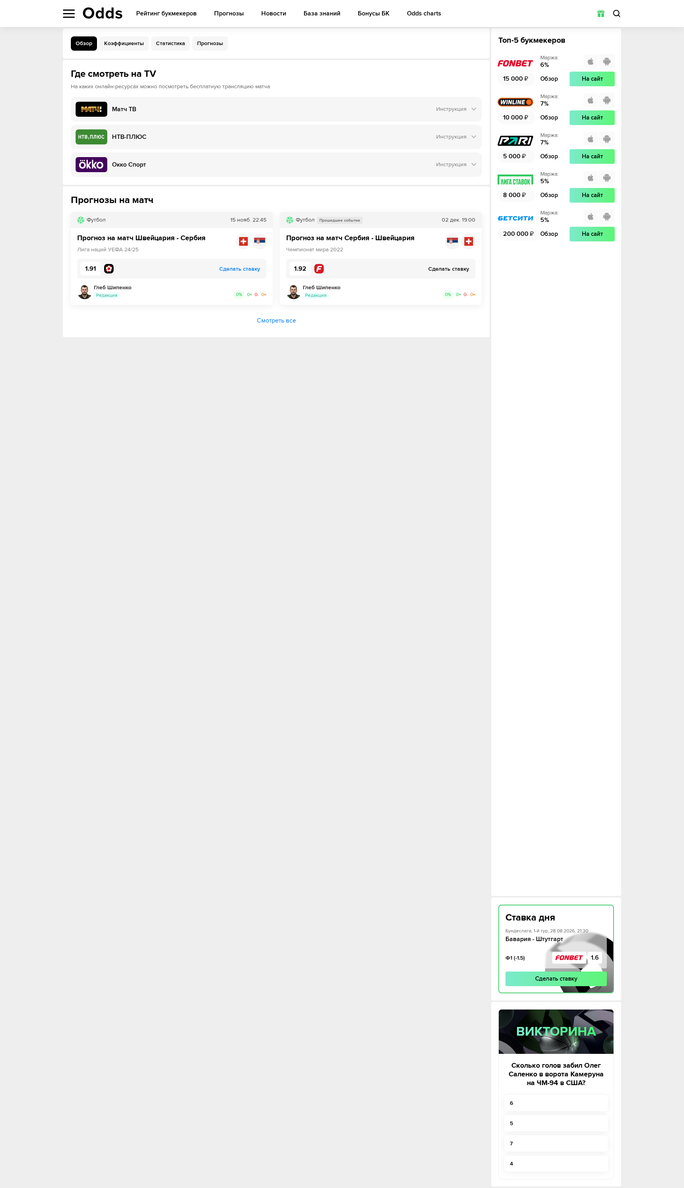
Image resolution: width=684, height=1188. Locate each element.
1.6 (595, 958)
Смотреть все (276, 321)
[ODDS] (102, 13)
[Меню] (69, 13)
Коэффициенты (124, 43)
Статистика (170, 43)
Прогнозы (229, 13)
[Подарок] (600, 13)
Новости (273, 13)
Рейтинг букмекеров (166, 13)
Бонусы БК (374, 13)
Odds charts (424, 13)
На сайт (592, 78)
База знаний (322, 13)
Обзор (84, 43)
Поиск (616, 13)
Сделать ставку (556, 978)
